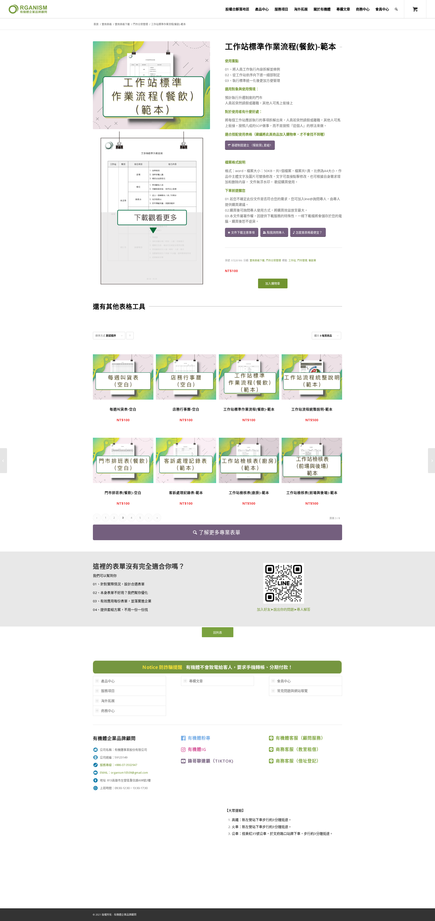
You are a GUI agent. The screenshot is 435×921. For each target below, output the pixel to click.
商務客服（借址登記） (298, 761)
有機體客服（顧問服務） (301, 738)
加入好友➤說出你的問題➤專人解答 (283, 609)
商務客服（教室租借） (298, 749)
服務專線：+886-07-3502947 (118, 765)
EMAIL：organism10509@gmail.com (124, 772)
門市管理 (302, 260)
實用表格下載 (122, 24)
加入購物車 (272, 283)
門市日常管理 (140, 24)
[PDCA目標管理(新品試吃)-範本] (431, 460)
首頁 (96, 24)
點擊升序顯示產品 (130, 336)
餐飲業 (312, 260)
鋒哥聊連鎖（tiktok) (210, 761)
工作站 (292, 260)
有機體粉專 (199, 738)
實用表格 (107, 24)
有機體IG (197, 749)
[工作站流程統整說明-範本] (3, 460)
